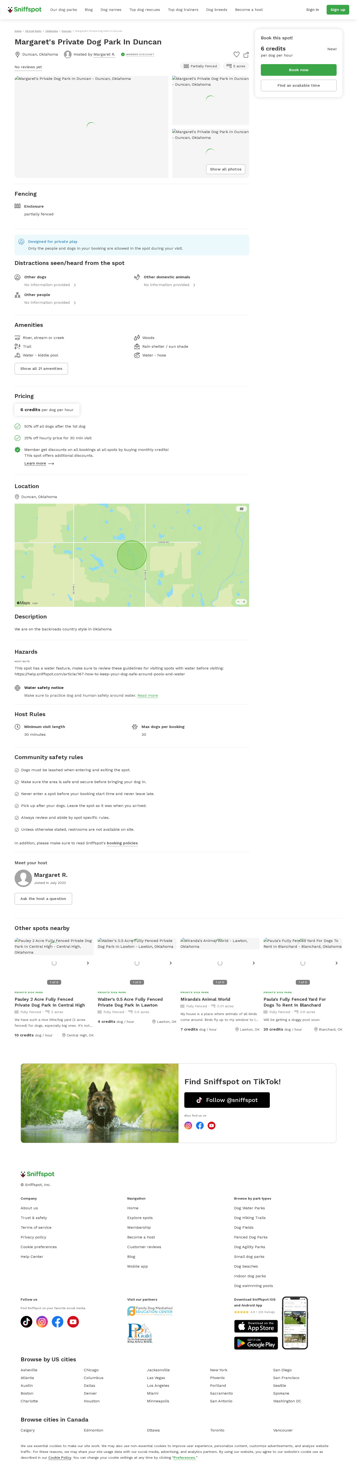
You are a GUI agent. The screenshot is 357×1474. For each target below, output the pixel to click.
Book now (299, 70)
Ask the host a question (43, 898)
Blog (89, 9)
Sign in (312, 9)
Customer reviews (144, 1247)
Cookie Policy (59, 1457)
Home (132, 1208)
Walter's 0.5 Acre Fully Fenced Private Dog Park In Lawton (130, 1002)
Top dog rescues (144, 9)
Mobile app (137, 1266)
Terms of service (36, 1227)
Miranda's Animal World (205, 999)
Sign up (338, 9)
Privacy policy (33, 1237)
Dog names (111, 9)
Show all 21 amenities (41, 368)
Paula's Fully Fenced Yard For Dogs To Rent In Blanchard (295, 1002)
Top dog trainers (183, 9)
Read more (147, 695)
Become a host (249, 9)
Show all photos (225, 169)
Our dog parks (63, 9)
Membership (139, 1227)
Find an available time (298, 85)
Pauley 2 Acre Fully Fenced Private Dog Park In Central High (50, 1002)
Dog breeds (216, 9)
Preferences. (185, 1457)
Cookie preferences (39, 1247)
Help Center (32, 1256)
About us (29, 1208)
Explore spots (140, 1217)
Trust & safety (34, 1217)
